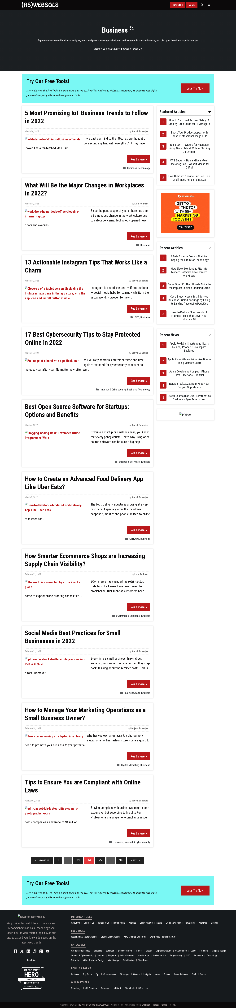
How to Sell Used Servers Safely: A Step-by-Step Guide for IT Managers (189, 122)
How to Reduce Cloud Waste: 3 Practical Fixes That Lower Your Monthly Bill (189, 316)
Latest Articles (111, 48)
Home (97, 48)
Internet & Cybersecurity (113, 389)
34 (120, 860)
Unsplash (146, 1004)
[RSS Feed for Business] (131, 29)
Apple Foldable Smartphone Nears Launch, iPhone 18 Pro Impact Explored (189, 347)
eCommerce (122, 615)
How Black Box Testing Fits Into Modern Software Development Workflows (189, 272)
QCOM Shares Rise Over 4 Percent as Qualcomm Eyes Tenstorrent (189, 397)
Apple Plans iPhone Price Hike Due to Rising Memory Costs (189, 361)
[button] (201, 5)
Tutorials (145, 461)
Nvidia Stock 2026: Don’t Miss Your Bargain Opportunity (189, 385)
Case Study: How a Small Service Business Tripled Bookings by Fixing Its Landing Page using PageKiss (189, 300)
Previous (42, 860)
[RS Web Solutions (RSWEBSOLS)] (40, 5)
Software (135, 461)
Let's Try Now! (195, 88)
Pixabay (155, 1004)
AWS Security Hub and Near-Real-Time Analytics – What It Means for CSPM (189, 164)
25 (100, 860)
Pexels (164, 1004)
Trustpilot (31, 960)
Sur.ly (37, 986)
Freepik (172, 1004)
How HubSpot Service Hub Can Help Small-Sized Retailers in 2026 (189, 177)
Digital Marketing (130, 765)
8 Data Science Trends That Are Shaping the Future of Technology (189, 258)
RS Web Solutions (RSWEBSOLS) (94, 1004)
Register (178, 4)
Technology (144, 168)
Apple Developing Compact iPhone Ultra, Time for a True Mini (189, 373)
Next (135, 860)
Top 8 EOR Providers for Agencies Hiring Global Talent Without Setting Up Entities (189, 148)
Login (192, 4)
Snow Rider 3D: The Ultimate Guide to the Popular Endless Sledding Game (189, 286)
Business (126, 48)
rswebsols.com (31, 979)
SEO (137, 317)
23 (78, 860)
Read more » (139, 159)
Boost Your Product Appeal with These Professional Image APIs (189, 134)
